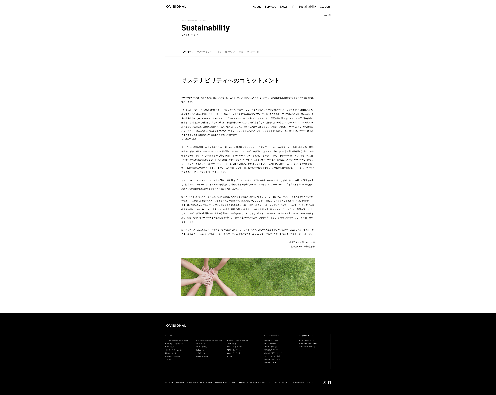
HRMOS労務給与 (202, 347)
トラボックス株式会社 (272, 356)
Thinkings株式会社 (270, 347)
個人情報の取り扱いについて (225, 382)
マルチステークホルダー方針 (303, 382)
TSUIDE (230, 356)
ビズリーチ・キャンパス (173, 350)
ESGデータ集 (253, 52)
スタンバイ (169, 359)
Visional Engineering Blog (308, 343)
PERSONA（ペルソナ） (234, 350)
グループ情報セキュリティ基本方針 (199, 382)
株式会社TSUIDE (270, 362)
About (257, 6)
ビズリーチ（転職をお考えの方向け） (177, 340)
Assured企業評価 (202, 356)
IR (293, 6)
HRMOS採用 (200, 344)
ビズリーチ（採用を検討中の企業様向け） (210, 340)
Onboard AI (200, 350)
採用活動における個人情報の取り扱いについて (255, 382)
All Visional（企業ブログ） (307, 340)
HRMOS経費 (169, 347)
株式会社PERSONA (271, 350)
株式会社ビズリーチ (271, 340)
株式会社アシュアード (272, 359)
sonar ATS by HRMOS (234, 347)
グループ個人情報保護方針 (174, 382)
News (284, 6)
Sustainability (192, 21)
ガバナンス (230, 52)
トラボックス (201, 353)
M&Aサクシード (170, 353)
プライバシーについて (282, 382)
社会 (219, 52)
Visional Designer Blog (307, 347)
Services (270, 6)
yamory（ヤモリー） (233, 353)
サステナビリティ (205, 52)
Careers (325, 6)
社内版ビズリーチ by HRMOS (237, 340)
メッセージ (188, 52)
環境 (241, 52)
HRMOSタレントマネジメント (176, 344)
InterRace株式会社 (270, 343)
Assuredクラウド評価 (172, 356)
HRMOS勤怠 (231, 344)
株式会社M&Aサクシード (273, 353)
